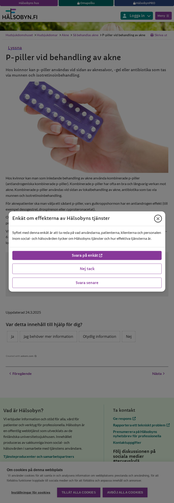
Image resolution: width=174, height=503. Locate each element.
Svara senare (87, 283)
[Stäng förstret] (158, 218)
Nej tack (87, 269)
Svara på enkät (85, 255)
